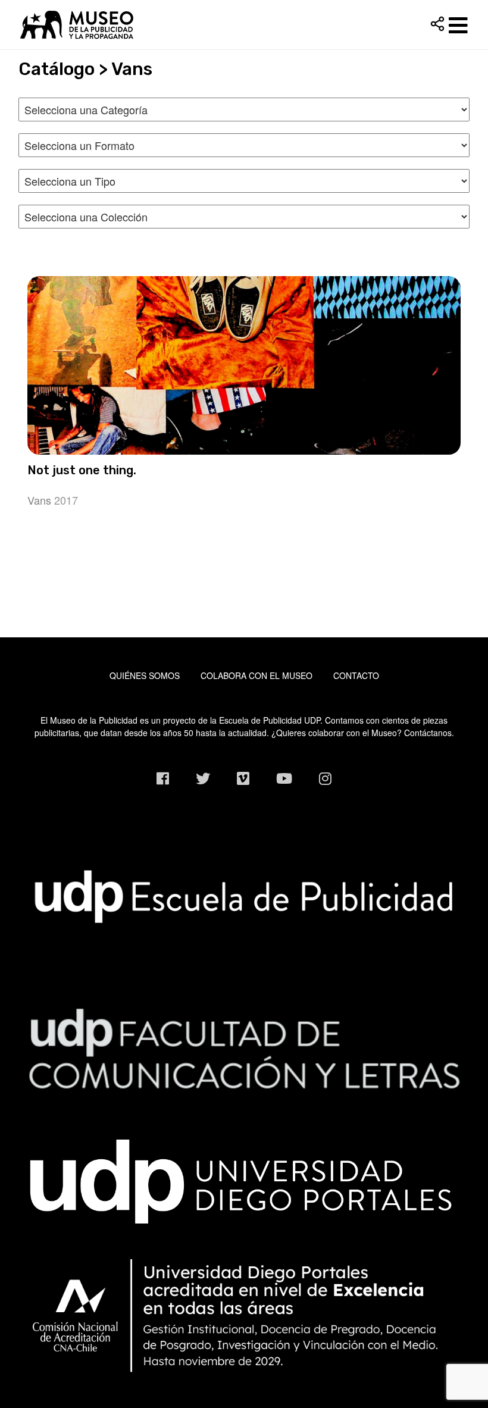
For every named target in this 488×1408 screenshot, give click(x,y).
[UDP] (243, 1178)
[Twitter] (203, 778)
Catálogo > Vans (85, 69)
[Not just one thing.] (243, 365)
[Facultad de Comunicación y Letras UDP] (243, 1047)
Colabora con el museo (256, 675)
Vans (39, 500)
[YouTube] (284, 778)
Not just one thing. (81, 470)
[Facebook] (163, 778)
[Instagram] (325, 778)
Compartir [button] (437, 24)
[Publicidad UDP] (243, 895)
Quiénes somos (145, 675)
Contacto (356, 675)
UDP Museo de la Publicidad (243, 24)
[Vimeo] (243, 778)
